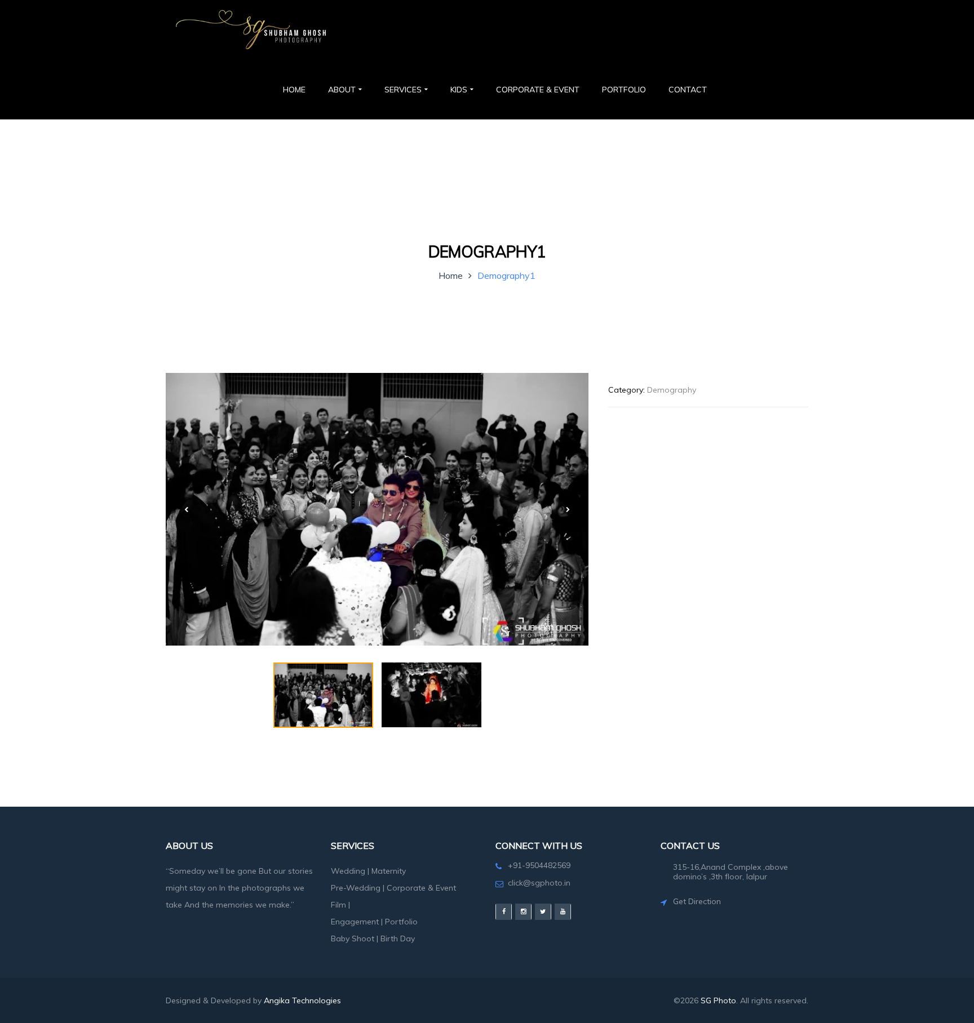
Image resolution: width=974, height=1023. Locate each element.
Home (451, 275)
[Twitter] (543, 912)
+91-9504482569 (539, 865)
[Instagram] (523, 912)
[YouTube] (563, 912)
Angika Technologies (302, 1000)
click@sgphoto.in (539, 883)
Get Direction (697, 901)
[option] (377, 509)
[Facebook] (503, 912)
